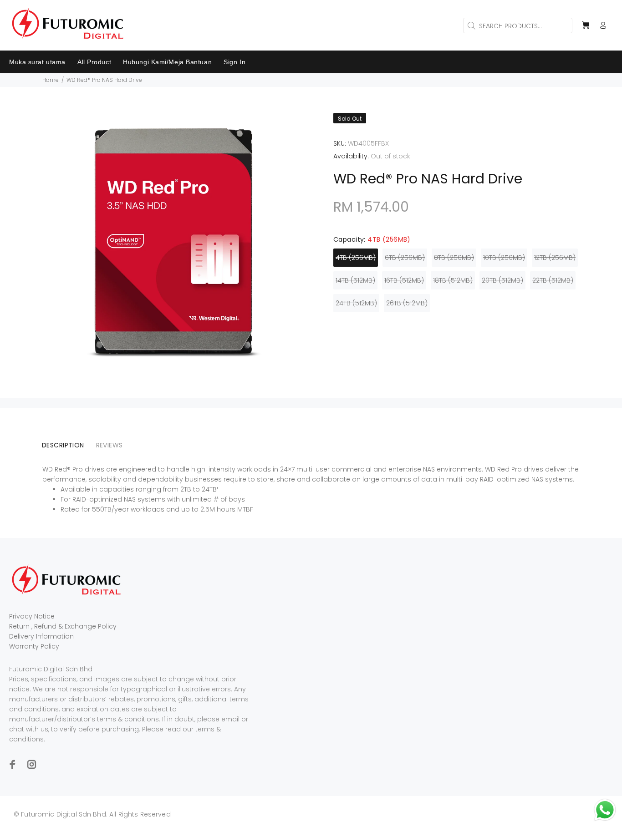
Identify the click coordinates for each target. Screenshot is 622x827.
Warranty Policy (34, 646)
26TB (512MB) (407, 303)
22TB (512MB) (552, 280)
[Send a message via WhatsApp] (604, 809)
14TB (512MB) (355, 280)
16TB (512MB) (404, 280)
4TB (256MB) (356, 257)
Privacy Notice (32, 616)
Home (50, 80)
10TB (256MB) (504, 257)
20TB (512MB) (502, 280)
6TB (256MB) (405, 257)
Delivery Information (41, 636)
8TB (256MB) (454, 257)
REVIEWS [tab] (109, 445)
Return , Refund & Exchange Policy (63, 626)
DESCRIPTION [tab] (63, 445)
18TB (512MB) (453, 280)
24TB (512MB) (356, 303)
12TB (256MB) (555, 257)
